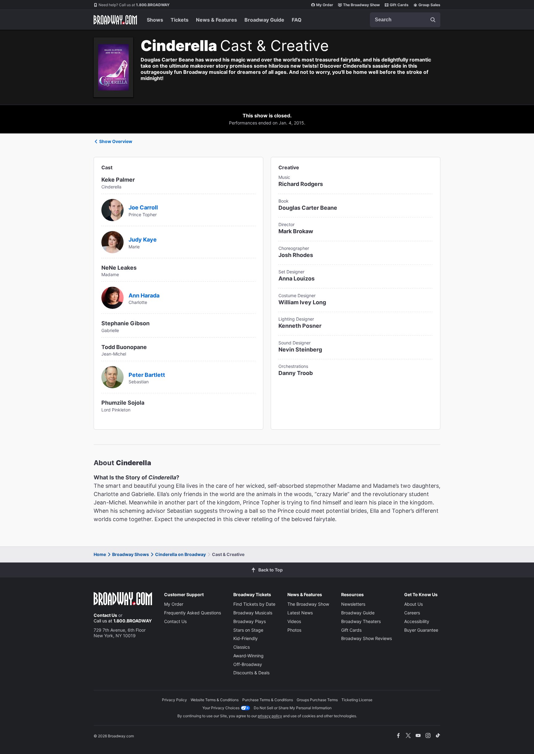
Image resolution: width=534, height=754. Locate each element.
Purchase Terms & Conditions (267, 699)
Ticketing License (356, 699)
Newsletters (353, 604)
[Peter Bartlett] (112, 376)
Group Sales (429, 4)
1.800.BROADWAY (134, 4)
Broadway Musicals (252, 612)
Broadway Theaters (361, 621)
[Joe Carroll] (112, 209)
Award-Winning (248, 655)
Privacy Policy (174, 699)
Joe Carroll (143, 207)
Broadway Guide (264, 19)
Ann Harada (144, 295)
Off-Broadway (247, 664)
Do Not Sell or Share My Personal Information (293, 708)
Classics (241, 647)
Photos (294, 630)
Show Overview (115, 141)
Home (100, 554)
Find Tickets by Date (254, 604)
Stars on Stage (248, 630)
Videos (294, 621)
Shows (155, 19)
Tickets (180, 19)
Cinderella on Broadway (180, 554)
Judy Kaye (143, 239)
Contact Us (105, 615)
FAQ (297, 19)
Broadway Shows (130, 554)
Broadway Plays (249, 621)
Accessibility (416, 621)
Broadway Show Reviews (366, 638)
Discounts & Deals (251, 672)
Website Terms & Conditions (215, 699)
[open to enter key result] (433, 19)
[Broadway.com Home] (115, 19)
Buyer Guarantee (421, 630)
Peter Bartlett (147, 375)
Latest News (300, 612)
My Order (324, 4)
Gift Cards (399, 4)
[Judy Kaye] (112, 241)
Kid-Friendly (245, 638)
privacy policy (270, 716)
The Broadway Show (361, 4)
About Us (413, 604)
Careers (412, 612)
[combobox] (405, 19)
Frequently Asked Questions (192, 612)
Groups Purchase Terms (317, 699)
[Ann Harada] (112, 297)
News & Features (216, 19)
